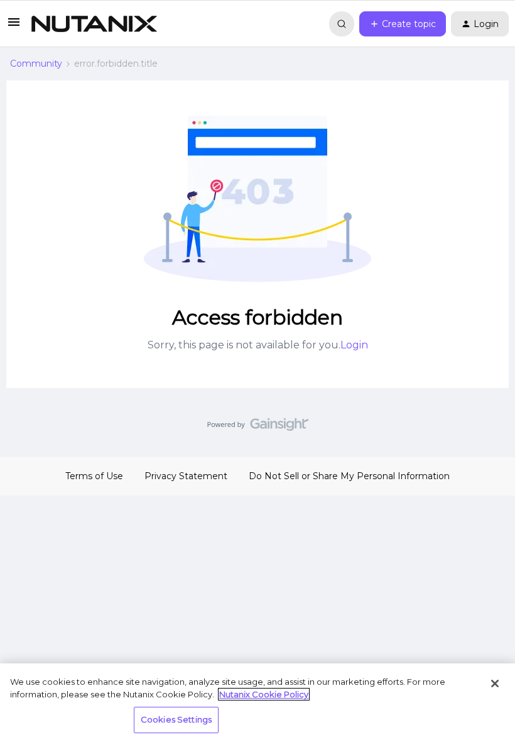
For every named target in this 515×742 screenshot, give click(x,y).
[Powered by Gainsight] (257, 427)
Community (36, 63)
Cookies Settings (176, 719)
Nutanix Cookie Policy (263, 694)
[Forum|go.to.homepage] (94, 23)
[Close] (495, 683)
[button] (13, 26)
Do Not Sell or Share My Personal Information (349, 476)
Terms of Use (94, 476)
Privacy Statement (185, 476)
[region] (257, 702)
